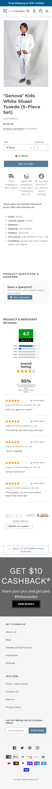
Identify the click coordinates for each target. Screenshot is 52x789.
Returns (10, 699)
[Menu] (47, 10)
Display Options (20, 521)
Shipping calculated (13, 128)
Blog (8, 639)
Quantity (39, 142)
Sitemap (10, 663)
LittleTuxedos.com (30, 779)
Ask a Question (21, 297)
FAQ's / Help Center (17, 683)
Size (6, 142)
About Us (11, 632)
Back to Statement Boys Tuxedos (28, 550)
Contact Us (12, 691)
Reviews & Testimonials (19, 647)
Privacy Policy (13, 707)
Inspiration (12, 655)
